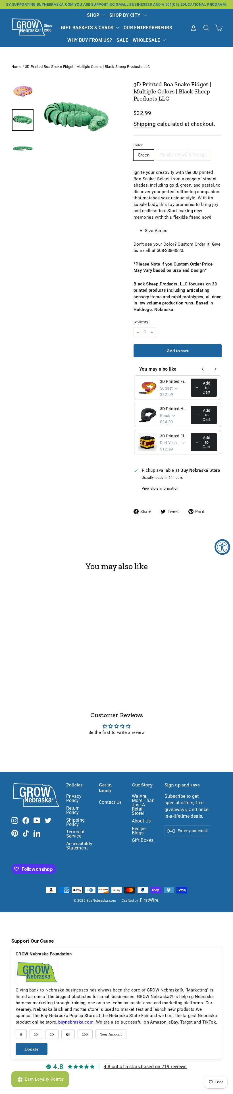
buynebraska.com (75, 1022)
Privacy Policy (74, 798)
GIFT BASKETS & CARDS (88, 27)
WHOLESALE (147, 40)
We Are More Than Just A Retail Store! (143, 805)
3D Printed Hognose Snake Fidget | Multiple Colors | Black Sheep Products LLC (174, 408)
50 (68, 1034)
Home (16, 66)
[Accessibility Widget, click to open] (222, 547)
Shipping (145, 124)
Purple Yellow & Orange (183, 155)
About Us (141, 821)
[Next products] (215, 369)
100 (85, 1034)
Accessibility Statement (78, 846)
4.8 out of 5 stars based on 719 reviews (145, 1066)
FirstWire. (150, 900)
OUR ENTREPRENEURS (148, 27)
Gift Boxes (143, 840)
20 (52, 1034)
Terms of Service (75, 834)
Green (143, 155)
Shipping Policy (75, 822)
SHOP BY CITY (125, 15)
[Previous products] (203, 369)
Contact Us (110, 802)
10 (36, 1034)
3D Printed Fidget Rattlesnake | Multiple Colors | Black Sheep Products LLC (174, 381)
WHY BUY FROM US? (89, 40)
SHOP (94, 15)
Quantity (141, 322)
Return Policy (73, 810)
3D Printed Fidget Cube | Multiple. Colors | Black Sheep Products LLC (174, 436)
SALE (122, 40)
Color (138, 145)
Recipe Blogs (139, 831)
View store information (160, 488)
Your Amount (111, 1034)
